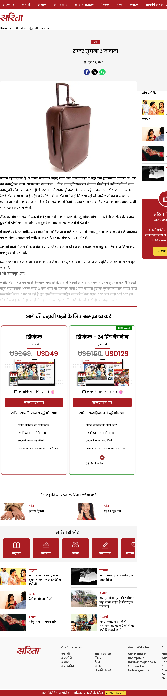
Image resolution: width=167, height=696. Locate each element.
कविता (103, 570)
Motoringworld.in (139, 670)
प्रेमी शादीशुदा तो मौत (41, 599)
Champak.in (136, 658)
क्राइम (134, 5)
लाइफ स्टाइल (84, 5)
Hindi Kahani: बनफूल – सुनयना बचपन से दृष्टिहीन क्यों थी (45, 580)
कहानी (26, 5)
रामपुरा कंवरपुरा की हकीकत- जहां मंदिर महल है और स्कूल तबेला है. (117, 602)
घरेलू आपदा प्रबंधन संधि (43, 622)
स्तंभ (15, 28)
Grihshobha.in (137, 654)
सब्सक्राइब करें (34, 402)
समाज (42, 5)
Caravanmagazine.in (142, 662)
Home (4, 28)
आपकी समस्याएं (104, 670)
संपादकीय (61, 5)
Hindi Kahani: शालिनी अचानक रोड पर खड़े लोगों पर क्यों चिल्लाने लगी (116, 626)
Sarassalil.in (136, 666)
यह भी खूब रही (112, 511)
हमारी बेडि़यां (36, 511)
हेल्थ (120, 5)
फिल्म (105, 5)
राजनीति (9, 5)
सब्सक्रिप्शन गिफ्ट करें (33, 392)
